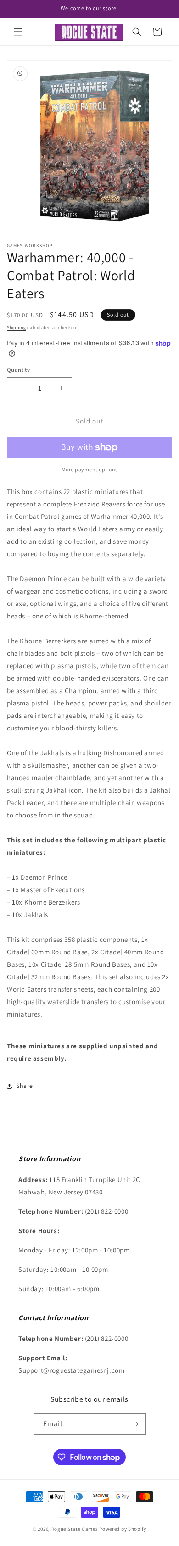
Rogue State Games (74, 1529)
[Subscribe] (135, 1424)
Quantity (18, 370)
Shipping (16, 327)
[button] (18, 32)
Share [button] (24, 1086)
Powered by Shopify (122, 1529)
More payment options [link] (90, 469)
